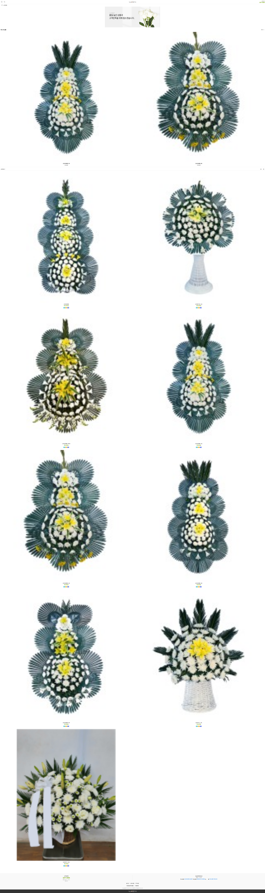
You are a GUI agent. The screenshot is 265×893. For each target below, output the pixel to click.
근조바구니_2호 (66, 862)
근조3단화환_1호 (66, 163)
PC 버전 (137, 883)
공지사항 (132, 883)
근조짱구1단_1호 (198, 304)
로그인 (127, 883)
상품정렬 (3, 169)
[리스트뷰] (260, 169)
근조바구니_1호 (199, 722)
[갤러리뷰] (263, 169)
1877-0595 (262, 2)
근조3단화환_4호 (66, 722)
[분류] (1, 2)
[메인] (2, 5)
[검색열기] (4, 2)
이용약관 (137, 885)
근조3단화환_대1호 (66, 443)
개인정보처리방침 (129, 885)
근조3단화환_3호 (198, 583)
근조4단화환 (66, 304)
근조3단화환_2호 (198, 163)
